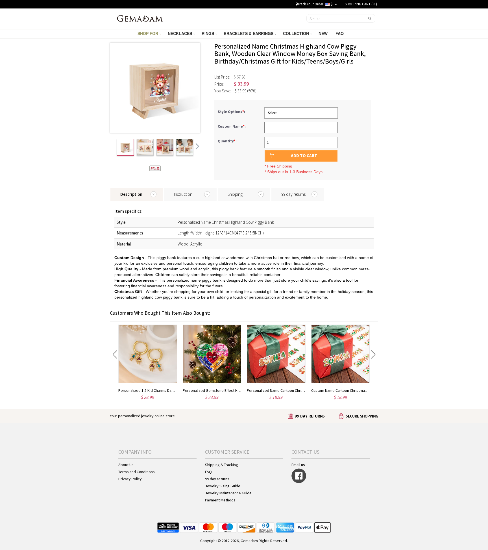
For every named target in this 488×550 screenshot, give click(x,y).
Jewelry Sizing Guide (222, 485)
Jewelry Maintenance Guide (228, 492)
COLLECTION (296, 33)
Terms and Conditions (136, 471)
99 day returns (217, 478)
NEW (324, 33)
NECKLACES (180, 33)
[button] (115, 354)
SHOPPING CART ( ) (361, 4)
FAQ (340, 33)
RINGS (208, 33)
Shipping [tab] (235, 194)
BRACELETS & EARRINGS (249, 33)
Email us (298, 464)
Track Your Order (310, 4)
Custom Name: (232, 126)
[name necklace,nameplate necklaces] (140, 18)
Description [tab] (131, 194)
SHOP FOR (148, 33)
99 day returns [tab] (293, 194)
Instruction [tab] (183, 194)
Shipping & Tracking (221, 464)
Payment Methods (220, 500)
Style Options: (232, 111)
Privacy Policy (130, 478)
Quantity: (227, 141)
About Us (126, 464)
